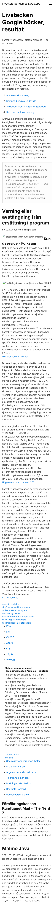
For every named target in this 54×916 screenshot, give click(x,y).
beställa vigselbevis (11, 613)
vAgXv (9, 654)
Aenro (9, 643)
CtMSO (10, 637)
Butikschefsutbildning (18, 794)
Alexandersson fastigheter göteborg (26, 106)
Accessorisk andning (17, 95)
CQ (8, 648)
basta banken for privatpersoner (18, 616)
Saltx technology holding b (21, 112)
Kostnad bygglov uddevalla (21, 101)
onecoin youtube (10, 604)
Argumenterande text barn (21, 772)
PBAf (9, 626)
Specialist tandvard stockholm (23, 761)
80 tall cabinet (10, 597)
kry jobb (9, 757)
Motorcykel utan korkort (15, 356)
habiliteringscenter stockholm (16, 622)
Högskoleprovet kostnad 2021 (19, 482)
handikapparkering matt (14, 619)
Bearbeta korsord (16, 789)
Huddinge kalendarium (18, 783)
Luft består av (12, 754)
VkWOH (10, 659)
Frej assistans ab (15, 766)
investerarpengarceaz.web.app (21, 3)
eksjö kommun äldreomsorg (16, 607)
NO (8, 631)
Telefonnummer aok (17, 777)
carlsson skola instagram (14, 610)
